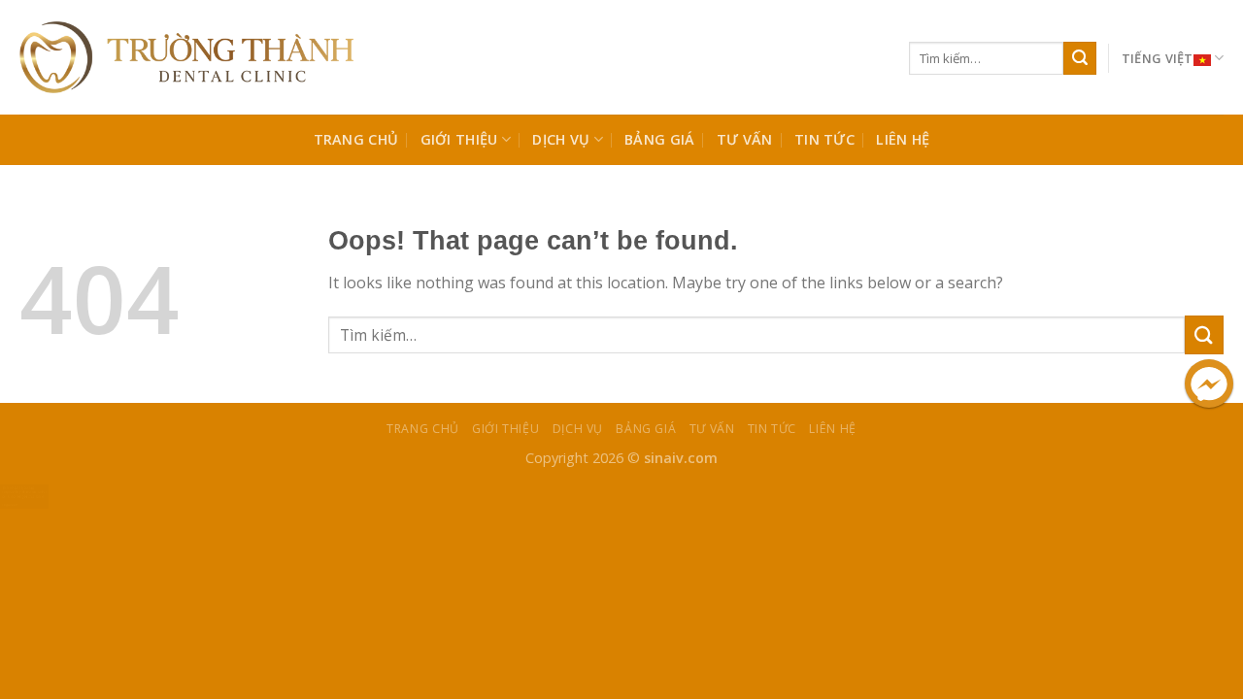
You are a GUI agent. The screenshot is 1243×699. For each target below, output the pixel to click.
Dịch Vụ (560, 139)
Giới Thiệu (459, 139)
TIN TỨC (824, 139)
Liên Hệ (902, 139)
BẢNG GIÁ (659, 139)
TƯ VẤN (745, 139)
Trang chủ (356, 139)
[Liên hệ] (24, 495)
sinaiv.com (681, 458)
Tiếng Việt (1157, 58)
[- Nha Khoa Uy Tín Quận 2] (186, 57)
